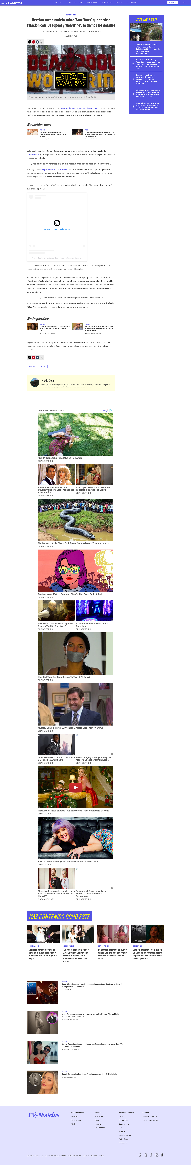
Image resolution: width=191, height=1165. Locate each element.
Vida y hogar (107, 3)
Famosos (57, 3)
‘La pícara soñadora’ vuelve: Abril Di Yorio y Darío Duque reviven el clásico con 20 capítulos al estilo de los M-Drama (76, 955)
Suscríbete (172, 3)
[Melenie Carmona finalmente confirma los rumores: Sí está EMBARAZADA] (42, 1082)
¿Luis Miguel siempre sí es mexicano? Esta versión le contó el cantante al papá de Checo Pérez (147, 106)
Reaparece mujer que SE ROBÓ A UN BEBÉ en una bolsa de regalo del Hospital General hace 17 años (112, 954)
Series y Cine (71, 15)
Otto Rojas (53, 333)
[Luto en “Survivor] (147, 934)
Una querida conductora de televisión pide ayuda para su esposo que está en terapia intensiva (53, 134)
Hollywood (131, 3)
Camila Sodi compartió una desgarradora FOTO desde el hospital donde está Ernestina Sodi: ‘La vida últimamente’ (100, 134)
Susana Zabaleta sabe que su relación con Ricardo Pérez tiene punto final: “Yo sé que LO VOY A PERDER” (92, 1045)
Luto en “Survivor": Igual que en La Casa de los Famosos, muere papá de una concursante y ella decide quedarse (147, 954)
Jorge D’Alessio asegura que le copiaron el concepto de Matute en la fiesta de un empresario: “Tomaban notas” (92, 985)
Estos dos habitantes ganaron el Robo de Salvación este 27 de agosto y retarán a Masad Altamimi (147, 79)
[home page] (14, 2)
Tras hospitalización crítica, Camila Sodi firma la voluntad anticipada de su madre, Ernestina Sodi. (55, 328)
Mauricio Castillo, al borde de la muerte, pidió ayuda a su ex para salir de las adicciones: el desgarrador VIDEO (99, 328)
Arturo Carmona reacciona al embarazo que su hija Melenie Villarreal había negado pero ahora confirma (90, 1015)
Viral (81, 3)
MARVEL (43, 366)
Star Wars (32, 366)
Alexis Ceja (77, 36)
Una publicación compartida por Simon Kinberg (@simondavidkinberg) (57, 258)
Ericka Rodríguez (74, 1049)
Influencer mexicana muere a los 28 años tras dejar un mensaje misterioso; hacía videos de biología (148, 93)
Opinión (119, 3)
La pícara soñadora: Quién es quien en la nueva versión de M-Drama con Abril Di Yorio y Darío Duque (43, 954)
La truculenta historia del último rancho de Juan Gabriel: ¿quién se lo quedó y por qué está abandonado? (148, 49)
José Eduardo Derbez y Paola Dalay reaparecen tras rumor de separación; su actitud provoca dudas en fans (148, 64)
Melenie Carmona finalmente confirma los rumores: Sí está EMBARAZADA (89, 1074)
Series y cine (92, 3)
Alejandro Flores (74, 989)
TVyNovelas (72, 1077)
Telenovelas (70, 3)
